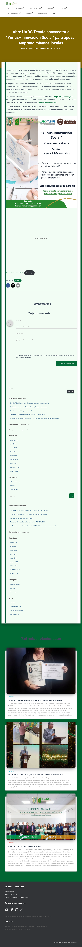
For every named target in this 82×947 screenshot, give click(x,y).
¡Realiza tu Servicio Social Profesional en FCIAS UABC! (27, 414)
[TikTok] (21, 909)
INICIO (9, 8)
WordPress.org (14, 614)
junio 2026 (13, 444)
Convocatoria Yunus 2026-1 (14, 273)
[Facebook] (12, 909)
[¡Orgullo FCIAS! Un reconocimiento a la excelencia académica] (41, 670)
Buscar (11, 388)
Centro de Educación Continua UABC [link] (17, 897)
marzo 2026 (13, 455)
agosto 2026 (14, 440)
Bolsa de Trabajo (15, 482)
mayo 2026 (13, 448)
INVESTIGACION (42, 13)
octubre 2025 (14, 471)
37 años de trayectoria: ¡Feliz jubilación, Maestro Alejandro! (28, 407)
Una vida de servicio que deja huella (21, 411)
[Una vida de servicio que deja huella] (41, 816)
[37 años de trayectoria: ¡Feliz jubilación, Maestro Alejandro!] (41, 744)
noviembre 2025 (15, 467)
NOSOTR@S (19, 8)
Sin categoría (14, 489)
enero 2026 (13, 463)
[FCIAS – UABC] (11, 3)
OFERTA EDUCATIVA (35, 8)
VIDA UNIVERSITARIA (14, 13)
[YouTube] (6, 909)
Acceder (12, 603)
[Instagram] (16, 909)
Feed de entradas (15, 606)
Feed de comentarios (16, 610)
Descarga (29, 273)
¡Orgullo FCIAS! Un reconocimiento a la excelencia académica (29, 403)
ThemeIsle (73, 942)
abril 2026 (13, 452)
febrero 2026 (14, 459)
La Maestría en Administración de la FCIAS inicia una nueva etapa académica (34, 418)
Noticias (17, 280)
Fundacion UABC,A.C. (12, 894)
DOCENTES (62, 8)
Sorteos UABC (9, 891)
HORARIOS (29, 13)
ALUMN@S (50, 8)
